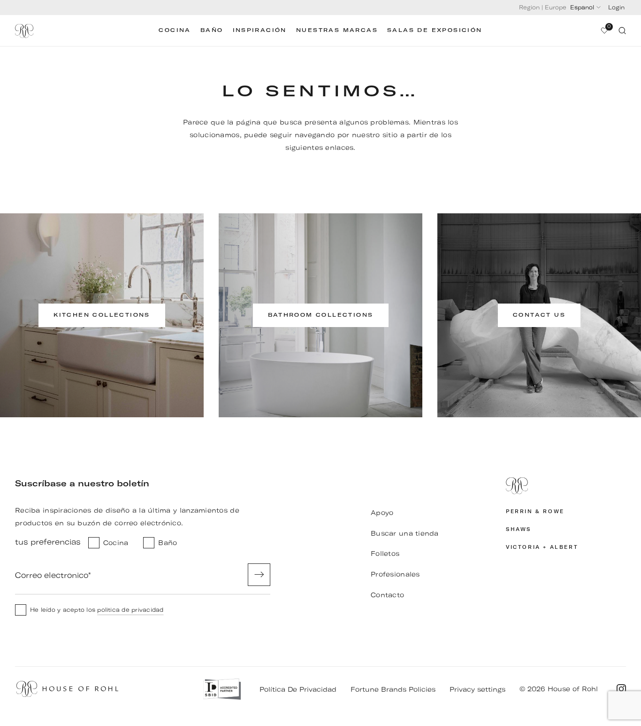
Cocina (175, 30)
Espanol (582, 7)
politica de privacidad (130, 609)
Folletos (385, 553)
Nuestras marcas (337, 30)
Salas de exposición (434, 30)
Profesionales (395, 574)
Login (616, 7)
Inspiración (260, 30)
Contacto (387, 595)
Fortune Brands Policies (393, 689)
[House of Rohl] (566, 485)
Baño (211, 30)
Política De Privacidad (297, 689)
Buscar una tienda (405, 533)
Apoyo (382, 512)
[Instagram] (621, 689)
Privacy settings (477, 689)
